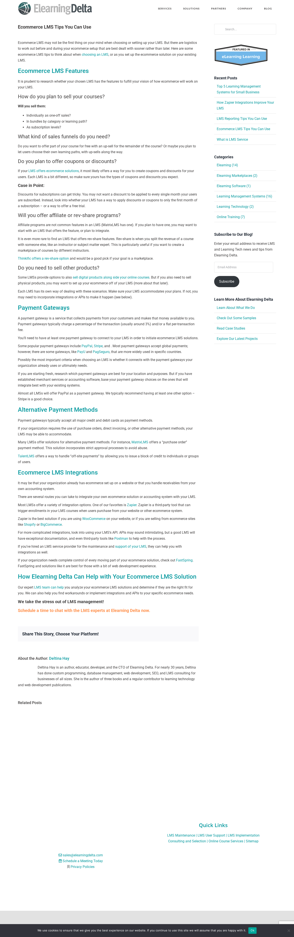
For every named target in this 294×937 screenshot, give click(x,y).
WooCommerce (93, 519)
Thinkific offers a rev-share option (43, 258)
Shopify (30, 524)
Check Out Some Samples (236, 318)
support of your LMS (130, 546)
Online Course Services (226, 841)
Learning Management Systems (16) (244, 196)
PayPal (87, 346)
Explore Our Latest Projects (237, 339)
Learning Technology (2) (235, 207)
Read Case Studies (231, 328)
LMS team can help (49, 587)
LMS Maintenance (181, 835)
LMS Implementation (244, 835)
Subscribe (226, 281)
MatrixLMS (140, 442)
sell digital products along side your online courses (111, 277)
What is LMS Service (232, 139)
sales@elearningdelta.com (83, 855)
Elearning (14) (227, 165)
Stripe (98, 346)
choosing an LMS (95, 54)
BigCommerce (51, 524)
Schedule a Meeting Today (83, 861)
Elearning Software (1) (234, 186)
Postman (121, 538)
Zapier (131, 505)
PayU (81, 352)
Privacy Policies (82, 867)
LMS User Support (211, 835)
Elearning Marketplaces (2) (237, 176)
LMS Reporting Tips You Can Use (242, 119)
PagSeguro (101, 352)
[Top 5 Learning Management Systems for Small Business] (71, 712)
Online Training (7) (231, 217)
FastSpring (184, 560)
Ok (252, 930)
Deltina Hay (59, 658)
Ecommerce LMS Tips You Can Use (243, 129)
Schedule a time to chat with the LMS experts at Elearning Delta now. (84, 610)
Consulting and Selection (187, 841)
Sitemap (252, 841)
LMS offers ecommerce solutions (53, 171)
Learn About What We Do (236, 308)
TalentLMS (26, 456)
